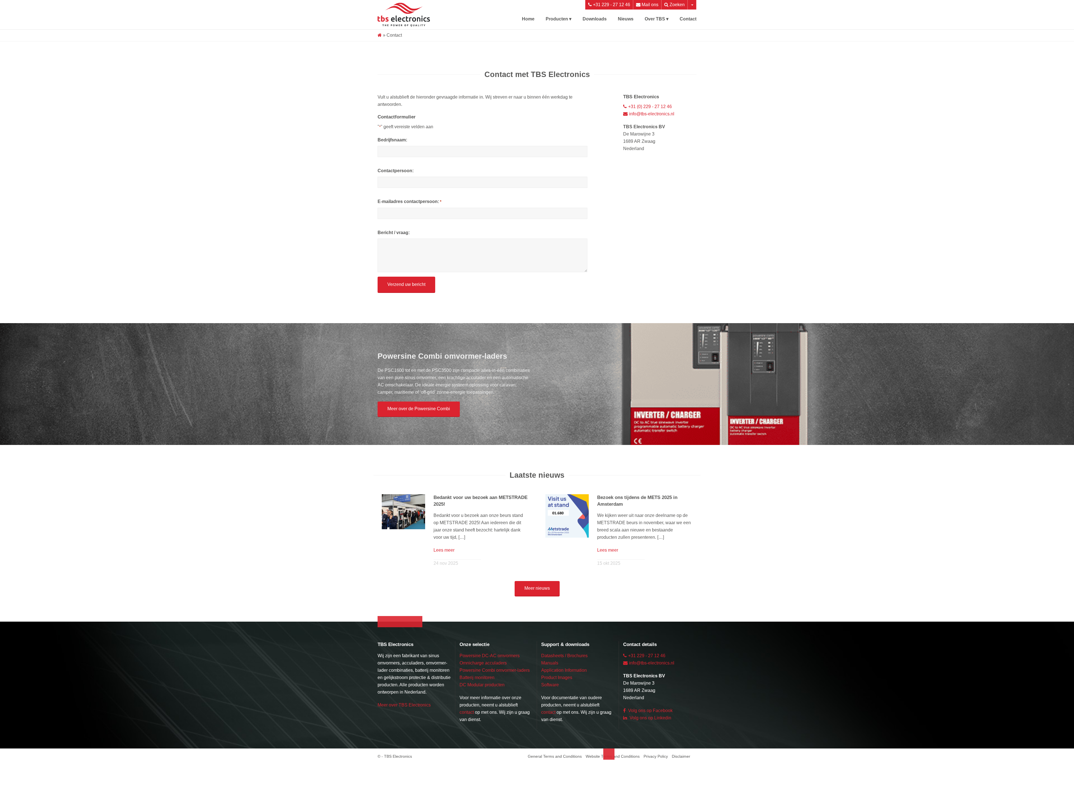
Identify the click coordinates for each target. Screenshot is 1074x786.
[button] (421, 416)
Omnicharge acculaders (485, 677)
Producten (553, 19)
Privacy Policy (653, 778)
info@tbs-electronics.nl (655, 113)
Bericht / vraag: (395, 232)
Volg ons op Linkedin (651, 732)
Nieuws (624, 19)
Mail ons (647, 4)
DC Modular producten (485, 706)
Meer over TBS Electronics (406, 734)
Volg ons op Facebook (651, 725)
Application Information (567, 684)
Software (551, 699)
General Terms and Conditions (543, 778)
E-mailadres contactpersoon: (412, 201)
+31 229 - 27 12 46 (607, 4)
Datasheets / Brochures (567, 670)
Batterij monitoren (480, 699)
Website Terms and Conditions (606, 778)
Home (523, 19)
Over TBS (654, 19)
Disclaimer (680, 778)
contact (468, 734)
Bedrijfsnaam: (393, 140)
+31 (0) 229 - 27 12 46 (651, 106)
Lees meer (445, 557)
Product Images (558, 692)
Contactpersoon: (396, 170)
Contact (687, 19)
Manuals (550, 677)
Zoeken (676, 4)
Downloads (592, 19)
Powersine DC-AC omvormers (492, 670)
